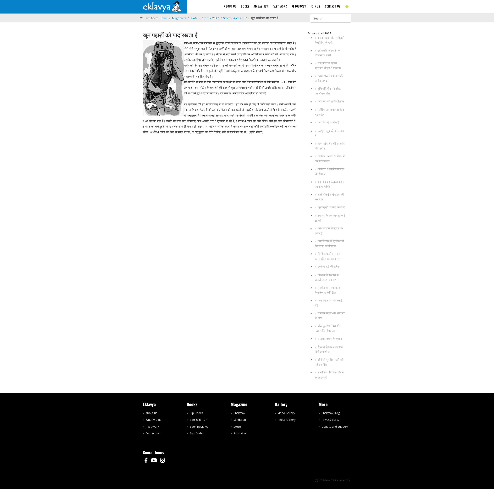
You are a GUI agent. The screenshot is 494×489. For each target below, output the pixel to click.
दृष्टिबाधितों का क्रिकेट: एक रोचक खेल (328, 91)
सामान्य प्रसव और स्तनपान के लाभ (330, 315)
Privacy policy (330, 419)
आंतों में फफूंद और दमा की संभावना (329, 197)
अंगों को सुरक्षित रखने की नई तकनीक (329, 362)
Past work (152, 426)
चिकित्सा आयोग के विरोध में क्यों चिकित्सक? (330, 158)
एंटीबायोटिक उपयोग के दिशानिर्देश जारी (327, 52)
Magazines (261, 6)
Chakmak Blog (330, 413)
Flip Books (196, 413)
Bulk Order (196, 433)
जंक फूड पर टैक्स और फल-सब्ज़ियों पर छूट (327, 328)
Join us (315, 6)
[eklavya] (162, 6)
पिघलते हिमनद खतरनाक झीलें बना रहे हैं (329, 349)
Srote (237, 426)
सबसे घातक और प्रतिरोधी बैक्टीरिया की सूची (329, 40)
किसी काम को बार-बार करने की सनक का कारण (327, 256)
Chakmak (239, 413)
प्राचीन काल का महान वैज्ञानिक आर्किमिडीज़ (327, 290)
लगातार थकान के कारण (330, 338)
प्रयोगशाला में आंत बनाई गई (328, 302)
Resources (299, 6)
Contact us (333, 6)
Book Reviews (198, 426)
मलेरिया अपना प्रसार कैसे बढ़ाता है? (329, 112)
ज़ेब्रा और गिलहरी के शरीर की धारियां (330, 146)
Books (245, 6)
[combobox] (330, 18)
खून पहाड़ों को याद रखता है (331, 207)
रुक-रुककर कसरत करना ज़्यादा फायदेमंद (329, 184)
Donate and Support (334, 426)
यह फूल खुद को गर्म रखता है (329, 133)
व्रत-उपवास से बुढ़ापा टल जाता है (329, 230)
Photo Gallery (286, 419)
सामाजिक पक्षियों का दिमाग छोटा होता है (329, 374)
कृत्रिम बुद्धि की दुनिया (328, 266)
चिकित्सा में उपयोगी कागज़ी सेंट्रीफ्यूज (329, 171)
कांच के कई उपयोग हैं (328, 122)
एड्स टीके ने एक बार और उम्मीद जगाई (329, 78)
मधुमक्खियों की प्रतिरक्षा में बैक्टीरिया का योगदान (329, 243)
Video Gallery (286, 413)
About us (230, 6)
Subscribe (239, 433)
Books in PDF (198, 419)
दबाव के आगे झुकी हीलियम (331, 101)
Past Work (280, 6)
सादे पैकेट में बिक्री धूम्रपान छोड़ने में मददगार (328, 65)
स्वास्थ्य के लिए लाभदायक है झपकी (330, 218)
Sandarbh (239, 419)
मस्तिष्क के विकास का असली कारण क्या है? (327, 277)
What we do (153, 419)
